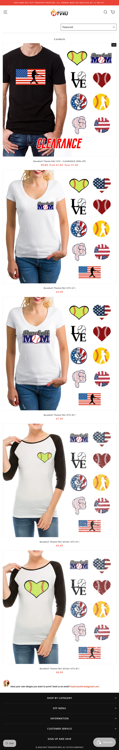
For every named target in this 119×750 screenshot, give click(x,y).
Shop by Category (59, 698)
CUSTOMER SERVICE (59, 728)
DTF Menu (59, 708)
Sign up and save (59, 738)
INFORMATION (59, 718)
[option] (59, 3)
